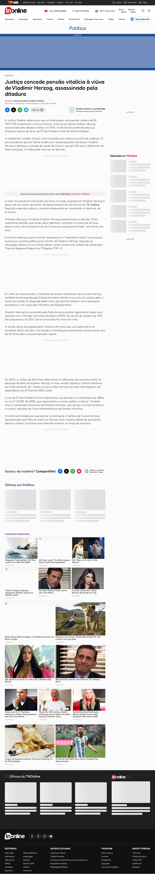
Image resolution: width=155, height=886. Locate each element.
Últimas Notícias (30, 853)
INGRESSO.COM (29, 3)
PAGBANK (51, 3)
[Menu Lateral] (149, 11)
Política (61, 19)
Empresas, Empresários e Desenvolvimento (68, 860)
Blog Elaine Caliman (58, 863)
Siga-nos (35, 110)
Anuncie (104, 856)
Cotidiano (9, 867)
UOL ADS (78, 3)
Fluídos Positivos (57, 856)
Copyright (105, 863)
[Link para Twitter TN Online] (38, 836)
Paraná (50, 19)
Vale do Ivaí (37, 19)
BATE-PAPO (132, 3)
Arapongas (23, 19)
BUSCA (119, 3)
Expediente (106, 860)
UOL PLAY (69, 3)
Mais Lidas (9, 853)
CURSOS (60, 3)
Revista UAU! (74, 19)
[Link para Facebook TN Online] (32, 836)
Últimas (122, 19)
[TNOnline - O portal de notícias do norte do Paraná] (16, 11)
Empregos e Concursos (93, 19)
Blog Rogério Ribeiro (59, 867)
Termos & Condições (110, 867)
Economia (27, 870)
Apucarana (9, 19)
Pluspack (136, 867)
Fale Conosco (107, 853)
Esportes (8, 870)
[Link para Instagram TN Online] (44, 836)
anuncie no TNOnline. (80, 194)
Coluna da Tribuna (58, 853)
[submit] (143, 10)
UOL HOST (41, 3)
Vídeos (111, 19)
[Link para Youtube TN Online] (50, 836)
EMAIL (145, 3)
